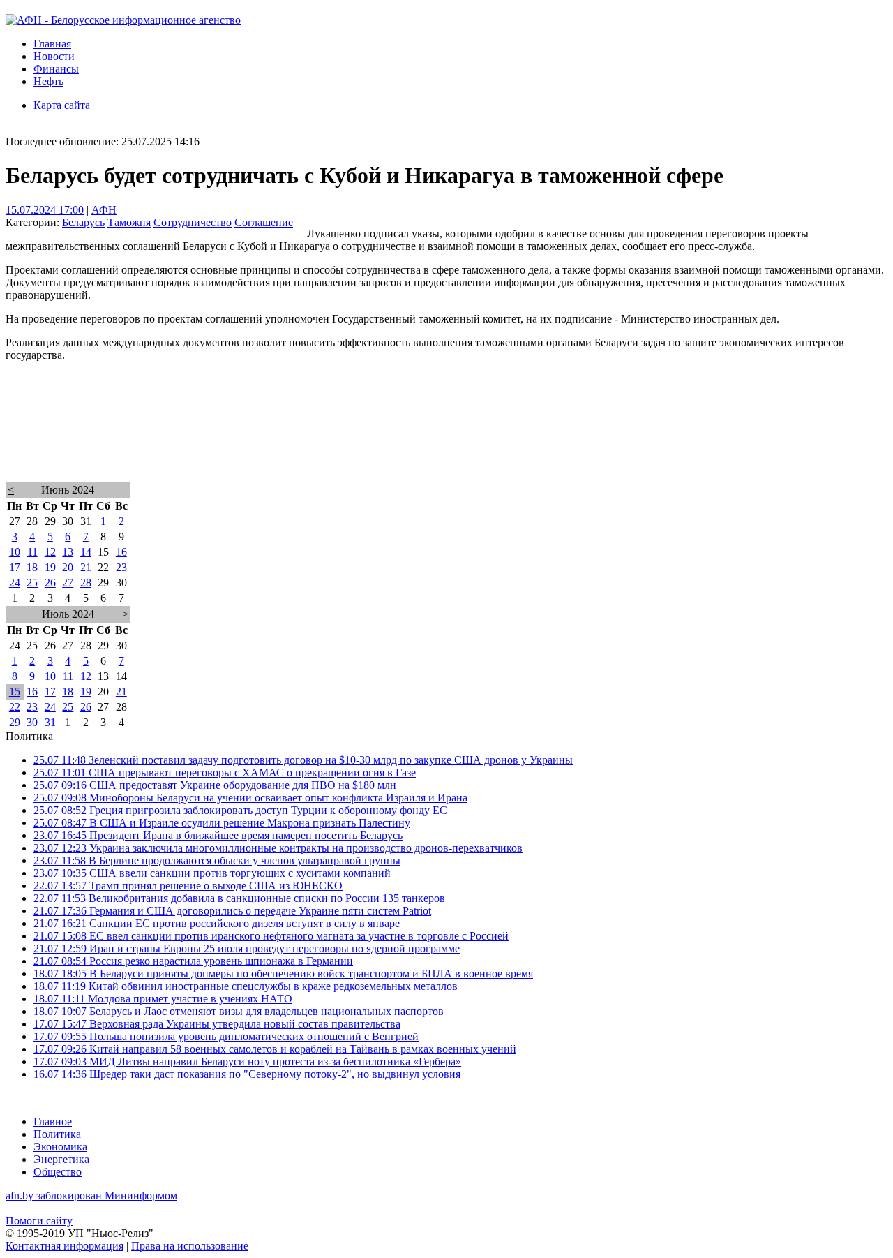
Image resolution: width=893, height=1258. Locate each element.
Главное (52, 1121)
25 (32, 583)
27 (67, 583)
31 (50, 722)
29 (14, 722)
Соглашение (263, 222)
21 (85, 567)
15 (14, 691)
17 (14, 567)
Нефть (48, 81)
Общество (57, 1172)
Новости (54, 56)
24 (14, 583)
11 (32, 552)
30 (32, 722)
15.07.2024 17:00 (45, 210)
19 (50, 567)
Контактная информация (64, 1246)
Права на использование (189, 1246)
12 (50, 552)
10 (14, 552)
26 (50, 583)
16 (121, 552)
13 (67, 552)
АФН (104, 210)
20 (67, 567)
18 (32, 567)
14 (85, 552)
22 (14, 707)
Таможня (129, 222)
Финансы (56, 69)
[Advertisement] (424, 440)
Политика (57, 1134)
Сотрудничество (192, 222)
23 (121, 567)
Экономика (60, 1147)
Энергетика (61, 1159)
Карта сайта (61, 105)
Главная (52, 44)
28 (85, 583)
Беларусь (83, 222)
